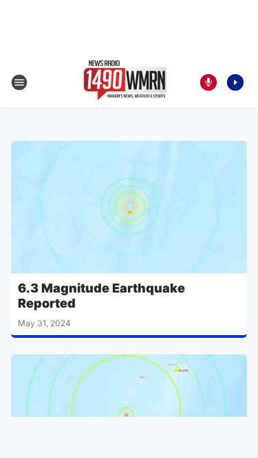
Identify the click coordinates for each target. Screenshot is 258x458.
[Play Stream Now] (235, 82)
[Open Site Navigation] (19, 82)
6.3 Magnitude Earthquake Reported (101, 295)
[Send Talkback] (208, 82)
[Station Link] (124, 82)
